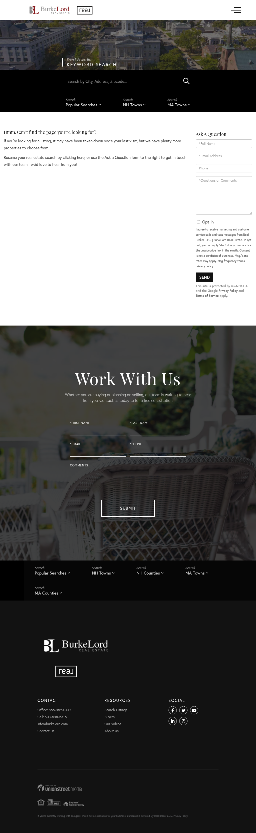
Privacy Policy (204, 266)
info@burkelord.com (53, 723)
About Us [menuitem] (111, 730)
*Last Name (140, 423)
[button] (186, 81)
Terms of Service (207, 296)
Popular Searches (82, 105)
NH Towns (132, 105)
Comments (79, 465)
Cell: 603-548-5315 (52, 716)
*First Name (80, 423)
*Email (75, 444)
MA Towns (177, 105)
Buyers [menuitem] (109, 716)
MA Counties (46, 593)
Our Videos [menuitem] (112, 723)
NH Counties (148, 573)
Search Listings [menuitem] (115, 709)
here (80, 157)
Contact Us (46, 730)
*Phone (136, 444)
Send (204, 277)
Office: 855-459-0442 (54, 709)
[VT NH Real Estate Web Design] (128, 787)
